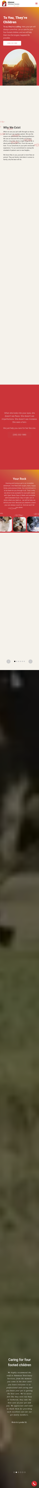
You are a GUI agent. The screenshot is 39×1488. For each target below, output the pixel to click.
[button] (14, 1472)
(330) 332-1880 (19, 434)
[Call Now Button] (34, 1483)
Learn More (19, 645)
